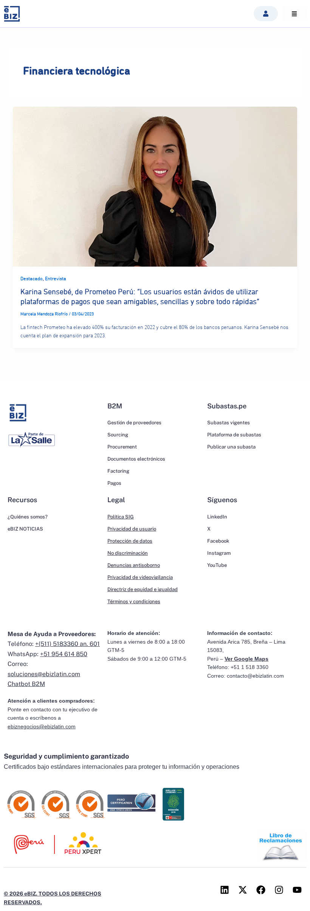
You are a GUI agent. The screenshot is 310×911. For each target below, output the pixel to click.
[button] (266, 13)
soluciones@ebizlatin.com (44, 674)
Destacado (31, 278)
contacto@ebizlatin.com (255, 676)
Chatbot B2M (26, 684)
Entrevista (55, 278)
